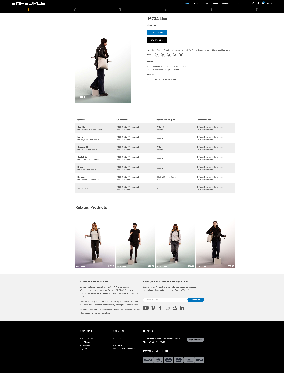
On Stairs (193, 50)
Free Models (85, 342)
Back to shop (157, 40)
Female (167, 50)
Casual (160, 50)
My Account (85, 345)
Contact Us (116, 338)
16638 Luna (81, 267)
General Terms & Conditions (123, 348)
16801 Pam (121, 267)
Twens (200, 50)
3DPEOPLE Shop (87, 338)
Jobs (113, 342)
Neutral (185, 50)
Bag (154, 50)
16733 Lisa (201, 267)
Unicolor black (211, 50)
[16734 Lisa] (157, 55)
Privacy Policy (117, 345)
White (228, 50)
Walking (221, 50)
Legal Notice (85, 348)
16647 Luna (161, 267)
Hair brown (175, 50)
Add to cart (157, 32)
